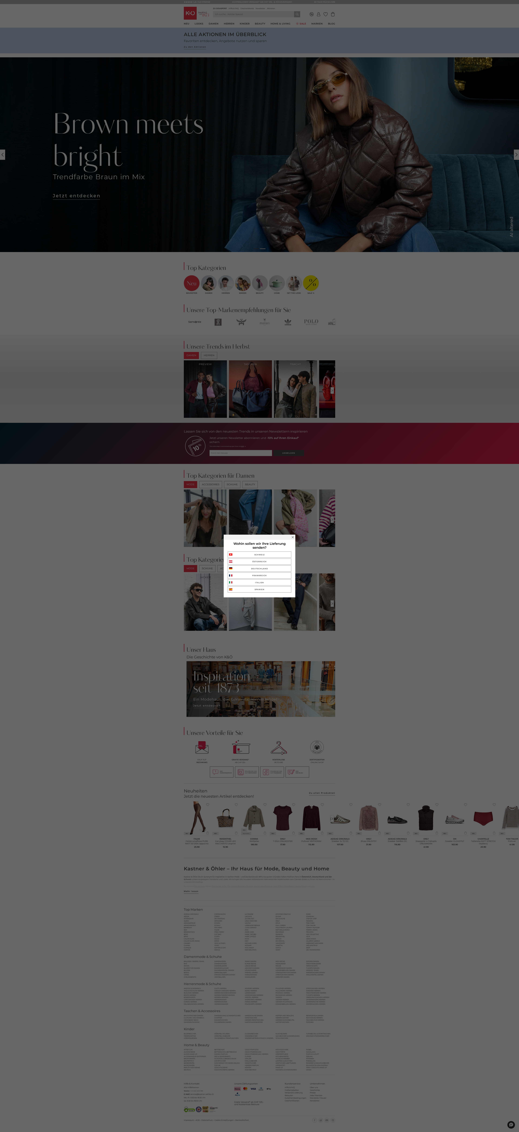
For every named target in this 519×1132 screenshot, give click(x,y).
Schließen (292, 537)
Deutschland (259, 568)
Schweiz (259, 555)
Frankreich (259, 575)
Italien (259, 582)
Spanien (260, 589)
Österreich (259, 561)
